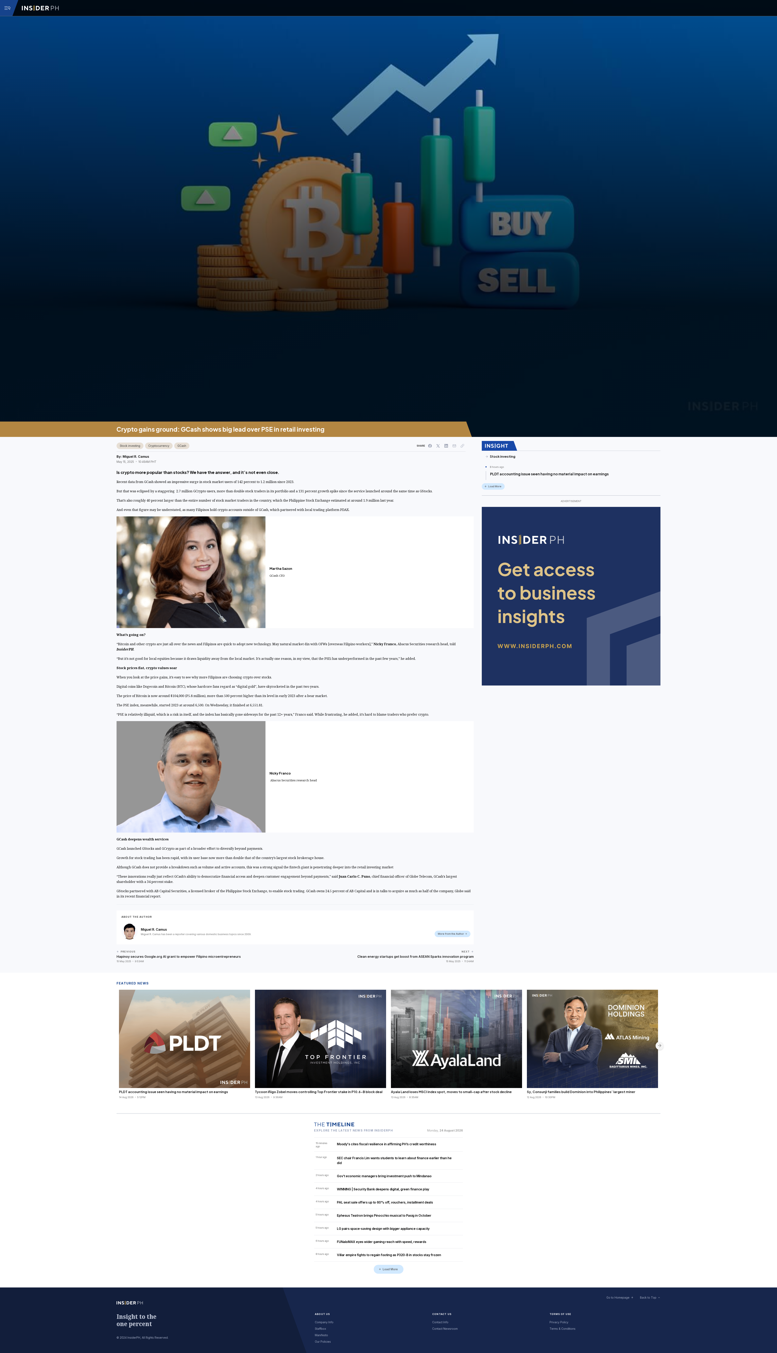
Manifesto (321, 1335)
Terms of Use (560, 1314)
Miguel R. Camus (136, 457)
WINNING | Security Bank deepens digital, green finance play (383, 1189)
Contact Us (441, 1314)
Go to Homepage (617, 1297)
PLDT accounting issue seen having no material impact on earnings (549, 473)
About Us (322, 1314)
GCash (181, 445)
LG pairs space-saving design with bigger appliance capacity (383, 1229)
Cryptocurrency (158, 445)
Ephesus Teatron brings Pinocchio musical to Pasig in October (384, 1215)
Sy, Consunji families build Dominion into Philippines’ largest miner (581, 1092)
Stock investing (130, 445)
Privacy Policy (559, 1322)
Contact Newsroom (445, 1328)
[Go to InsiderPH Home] (40, 8)
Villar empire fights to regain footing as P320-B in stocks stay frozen (389, 1255)
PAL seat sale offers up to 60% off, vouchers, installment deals (385, 1202)
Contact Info (440, 1322)
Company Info (324, 1322)
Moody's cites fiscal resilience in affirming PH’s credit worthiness (386, 1144)
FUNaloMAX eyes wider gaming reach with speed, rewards (381, 1242)
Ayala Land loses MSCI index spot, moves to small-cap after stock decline (451, 1092)
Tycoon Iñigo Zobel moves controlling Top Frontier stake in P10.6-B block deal (318, 1092)
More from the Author (451, 933)
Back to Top (648, 1297)
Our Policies (323, 1341)
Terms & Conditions (562, 1328)
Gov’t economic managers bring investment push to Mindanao (384, 1176)
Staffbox (320, 1328)
